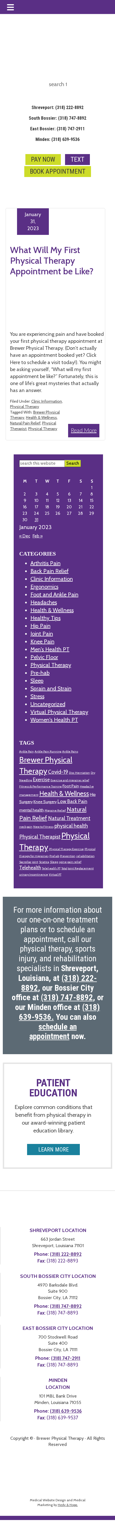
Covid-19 (58, 772)
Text (77, 159)
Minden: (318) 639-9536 (57, 139)
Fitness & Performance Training (40, 786)
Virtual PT (55, 874)
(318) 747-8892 (66, 1306)
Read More (84, 430)
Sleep (37, 680)
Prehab (54, 856)
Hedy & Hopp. (68, 1505)
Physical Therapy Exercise (66, 849)
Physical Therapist (40, 837)
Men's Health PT (50, 649)
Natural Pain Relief (25, 423)
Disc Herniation (79, 773)
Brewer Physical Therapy (57, 183)
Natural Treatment (69, 818)
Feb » (38, 536)
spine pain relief (70, 862)
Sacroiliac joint (28, 862)
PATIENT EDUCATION (53, 1088)
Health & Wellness (41, 417)
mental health (31, 810)
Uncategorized (47, 704)
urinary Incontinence (33, 874)
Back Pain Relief (49, 571)
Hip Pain (40, 625)
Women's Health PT (54, 719)
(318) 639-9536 (66, 1411)
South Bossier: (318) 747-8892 (57, 118)
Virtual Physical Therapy (59, 712)
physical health (71, 826)
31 (36, 519)
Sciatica (44, 862)
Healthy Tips (45, 618)
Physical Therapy (24, 406)
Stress (37, 696)
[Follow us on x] (56, 149)
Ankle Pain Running (48, 751)
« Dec (24, 536)
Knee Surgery (45, 801)
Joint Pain (41, 633)
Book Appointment (57, 171)
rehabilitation (85, 856)
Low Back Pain (72, 801)
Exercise (41, 779)
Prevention (67, 856)
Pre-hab (40, 672)
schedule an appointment (53, 1031)
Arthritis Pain (45, 563)
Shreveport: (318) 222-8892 (57, 107)
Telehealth (30, 867)
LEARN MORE (53, 1149)
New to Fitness (43, 827)
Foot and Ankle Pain (54, 594)
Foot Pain (71, 786)
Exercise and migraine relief (70, 780)
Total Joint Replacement (77, 868)
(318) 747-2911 (65, 1358)
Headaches (43, 602)
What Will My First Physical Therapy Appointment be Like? (52, 260)
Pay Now (43, 159)
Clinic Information (46, 401)
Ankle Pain (26, 751)
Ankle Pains (70, 751)
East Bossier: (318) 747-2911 (57, 128)
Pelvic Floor (44, 657)
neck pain (25, 827)
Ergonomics (44, 586)
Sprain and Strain (50, 688)
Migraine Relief (55, 810)
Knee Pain (42, 641)
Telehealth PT (51, 868)
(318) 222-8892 (66, 1254)
